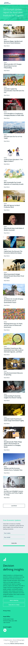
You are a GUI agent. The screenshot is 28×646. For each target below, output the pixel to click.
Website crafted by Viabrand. (17, 643)
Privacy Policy (6, 610)
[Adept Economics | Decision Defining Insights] (11, 3)
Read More (7, 46)
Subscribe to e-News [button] (14, 604)
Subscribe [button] (14, 543)
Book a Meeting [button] (14, 600)
